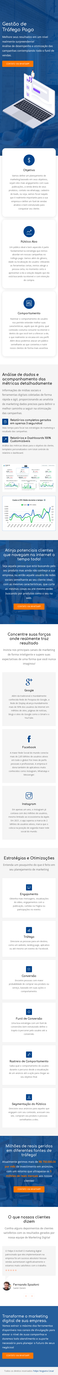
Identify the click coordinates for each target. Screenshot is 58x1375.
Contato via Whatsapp (17, 64)
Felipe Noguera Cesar (43, 1370)
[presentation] (26, 1295)
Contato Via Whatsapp (17, 1356)
